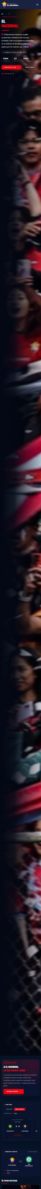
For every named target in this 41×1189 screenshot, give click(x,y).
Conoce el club (10, 64)
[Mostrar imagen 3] (8, 70)
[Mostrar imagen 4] (10, 70)
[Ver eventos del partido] (29, 1119)
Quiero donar (12, 1091)
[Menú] (37, 4)
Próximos (9, 1109)
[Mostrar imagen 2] (5, 70)
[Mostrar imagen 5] (13, 70)
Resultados (20, 1109)
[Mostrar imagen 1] (2, 70)
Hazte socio (30, 64)
